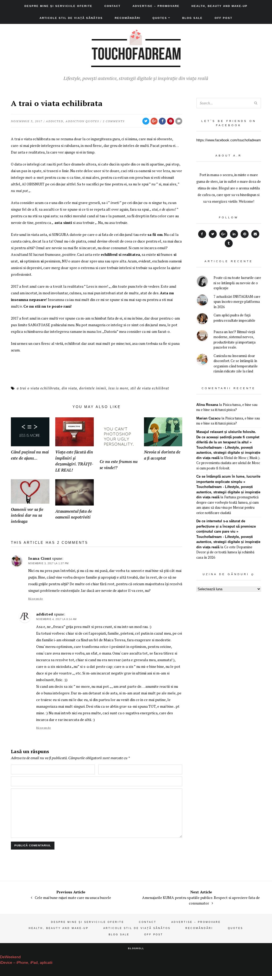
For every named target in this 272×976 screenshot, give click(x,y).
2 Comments (114, 121)
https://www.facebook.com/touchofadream (228, 140)
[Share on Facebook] (162, 121)
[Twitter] (213, 234)
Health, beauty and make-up (220, 6)
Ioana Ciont (40, 558)
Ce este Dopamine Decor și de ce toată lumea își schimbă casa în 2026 (225, 552)
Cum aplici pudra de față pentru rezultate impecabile (234, 318)
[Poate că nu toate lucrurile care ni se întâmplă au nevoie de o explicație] (202, 282)
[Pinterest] (245, 234)
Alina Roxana (207, 405)
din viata (69, 388)
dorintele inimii (92, 388)
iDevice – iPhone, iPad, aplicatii (26, 962)
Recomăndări (128, 17)
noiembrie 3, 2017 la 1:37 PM (48, 563)
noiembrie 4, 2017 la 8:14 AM (56, 619)
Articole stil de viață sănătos (71, 17)
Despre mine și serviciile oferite (58, 6)
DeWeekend (10, 957)
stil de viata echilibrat (149, 388)
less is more (118, 388)
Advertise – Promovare (156, 6)
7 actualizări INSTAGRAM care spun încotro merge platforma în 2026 (237, 301)
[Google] (223, 234)
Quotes (159, 17)
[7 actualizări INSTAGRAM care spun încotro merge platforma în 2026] (202, 301)
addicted (54, 121)
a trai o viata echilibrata (38, 388)
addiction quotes (82, 121)
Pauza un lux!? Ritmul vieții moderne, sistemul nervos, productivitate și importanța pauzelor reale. (235, 339)
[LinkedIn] (234, 234)
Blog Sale (192, 17)
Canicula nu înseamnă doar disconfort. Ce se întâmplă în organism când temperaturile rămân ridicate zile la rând (236, 363)
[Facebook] (202, 234)
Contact (112, 6)
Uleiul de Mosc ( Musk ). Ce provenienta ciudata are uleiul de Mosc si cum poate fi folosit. (228, 462)
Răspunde (35, 598)
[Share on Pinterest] (170, 121)
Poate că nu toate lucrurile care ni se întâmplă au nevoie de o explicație (237, 282)
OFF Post (223, 17)
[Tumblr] (229, 243)
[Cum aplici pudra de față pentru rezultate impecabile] (202, 319)
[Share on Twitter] (145, 121)
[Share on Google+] (154, 121)
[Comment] (178, 121)
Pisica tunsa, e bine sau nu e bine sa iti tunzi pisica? (226, 407)
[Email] (255, 234)
